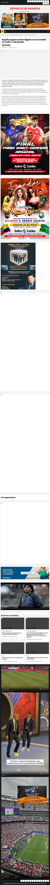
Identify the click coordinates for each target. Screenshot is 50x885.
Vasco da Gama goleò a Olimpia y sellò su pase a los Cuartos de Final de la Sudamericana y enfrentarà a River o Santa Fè (37, 635)
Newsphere (36, 883)
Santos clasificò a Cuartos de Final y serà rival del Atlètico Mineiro (11, 633)
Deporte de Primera (25, 8)
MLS (3, 655)
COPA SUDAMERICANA (7, 631)
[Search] (48, 31)
